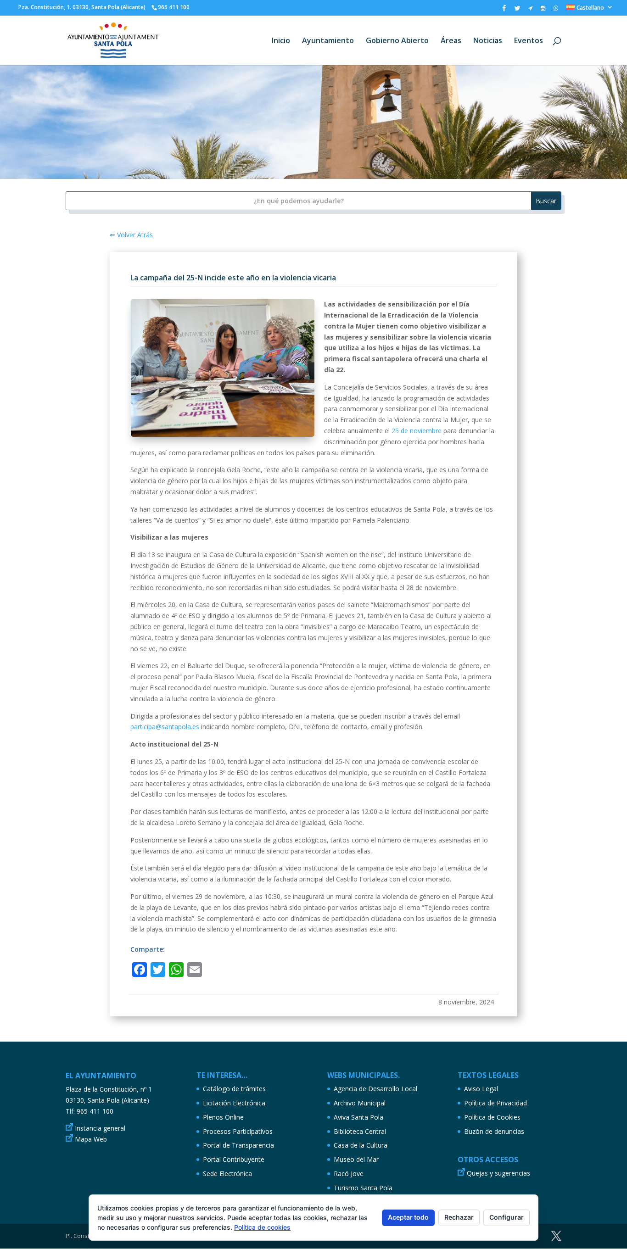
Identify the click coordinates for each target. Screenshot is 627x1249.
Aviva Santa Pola (358, 1117)
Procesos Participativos (238, 1131)
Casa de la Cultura (360, 1145)
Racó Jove (349, 1173)
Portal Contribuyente (233, 1159)
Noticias (487, 41)
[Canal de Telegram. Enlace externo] (530, 10)
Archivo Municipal (360, 1102)
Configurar (506, 1217)
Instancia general (100, 1128)
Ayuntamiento (328, 41)
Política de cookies (262, 1227)
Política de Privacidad (495, 1102)
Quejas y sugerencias (498, 1173)
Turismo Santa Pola (363, 1187)
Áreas (451, 41)
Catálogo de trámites (234, 1088)
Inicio (281, 41)
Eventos (528, 41)
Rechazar (459, 1217)
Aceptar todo (408, 1217)
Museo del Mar (356, 1159)
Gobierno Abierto (397, 41)
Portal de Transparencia (238, 1145)
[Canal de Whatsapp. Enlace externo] (556, 10)
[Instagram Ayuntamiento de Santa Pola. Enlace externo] (543, 10)
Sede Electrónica (227, 1173)
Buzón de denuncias (494, 1131)
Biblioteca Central (360, 1131)
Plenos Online (223, 1117)
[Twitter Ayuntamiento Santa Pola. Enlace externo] (517, 10)
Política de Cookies (492, 1117)
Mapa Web (91, 1139)
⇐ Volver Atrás (131, 234)
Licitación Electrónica (234, 1102)
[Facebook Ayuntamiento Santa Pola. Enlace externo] (504, 10)
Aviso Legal (481, 1088)
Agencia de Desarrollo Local (375, 1088)
